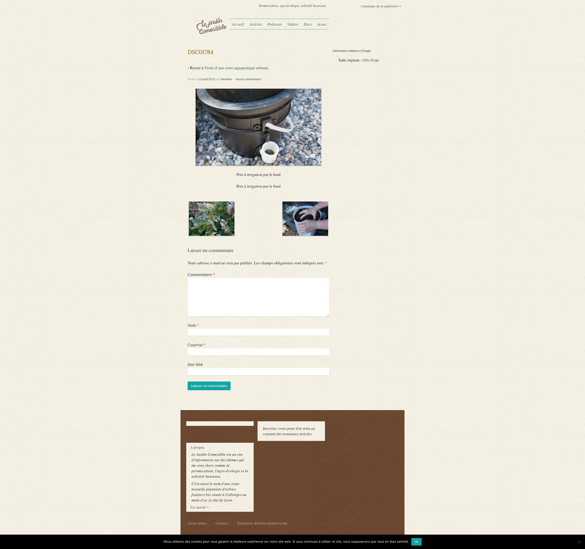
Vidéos (292, 24)
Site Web (195, 364)
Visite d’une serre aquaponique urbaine (237, 67)
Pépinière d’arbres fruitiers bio (262, 523)
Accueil (238, 24)
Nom (192, 325)
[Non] (579, 542)
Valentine (226, 79)
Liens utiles (197, 523)
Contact (222, 523)
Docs (308, 24)
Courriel (195, 344)
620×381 (368, 60)
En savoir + (199, 507)
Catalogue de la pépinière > (381, 6)
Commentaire (201, 274)
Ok (416, 541)
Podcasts (274, 24)
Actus (321, 24)
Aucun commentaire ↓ (249, 79)
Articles (256, 24)
